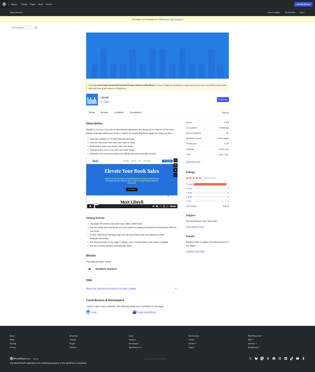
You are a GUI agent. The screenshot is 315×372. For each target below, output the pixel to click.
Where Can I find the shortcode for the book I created (111, 288)
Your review (191, 206)
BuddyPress (254, 347)
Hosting (13, 344)
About (12, 336)
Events (191, 340)
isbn (226, 155)
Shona (35, 359)
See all (226, 206)
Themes (72, 340)
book (221, 155)
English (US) (224, 149)
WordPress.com (255, 336)
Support (225, 112)
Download (223, 99)
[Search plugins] (35, 27)
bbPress (252, 344)
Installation (119, 112)
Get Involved (194, 336)
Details (92, 112)
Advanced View (193, 161)
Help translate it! (176, 19)
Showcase (73, 336)
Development (136, 112)
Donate (193, 344)
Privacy (13, 347)
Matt (251, 340)
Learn (131, 336)
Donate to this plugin (195, 251)
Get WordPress (303, 4)
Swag (192, 347)
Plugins (72, 344)
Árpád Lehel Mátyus (147, 312)
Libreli (106, 101)
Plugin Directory (16, 12)
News (12, 340)
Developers (134, 344)
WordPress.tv (135, 347)
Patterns (72, 347)
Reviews (104, 112)
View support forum (195, 227)
